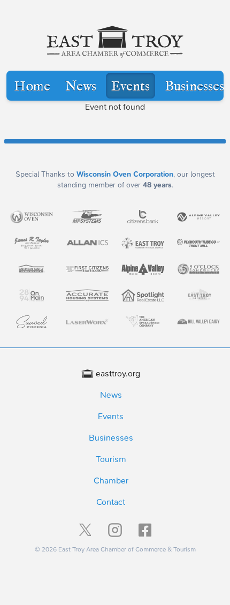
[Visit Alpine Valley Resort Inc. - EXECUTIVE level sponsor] (198, 216)
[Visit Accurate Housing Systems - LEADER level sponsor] (87, 295)
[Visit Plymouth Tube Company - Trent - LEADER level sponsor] (198, 243)
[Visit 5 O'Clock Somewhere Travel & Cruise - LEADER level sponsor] (198, 269)
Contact (110, 502)
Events (130, 86)
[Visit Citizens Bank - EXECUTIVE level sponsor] (142, 216)
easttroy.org (118, 373)
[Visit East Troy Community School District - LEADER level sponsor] (142, 242)
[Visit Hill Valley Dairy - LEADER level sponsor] (198, 321)
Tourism (111, 459)
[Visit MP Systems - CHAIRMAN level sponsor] (87, 216)
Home (32, 86)
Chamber (111, 480)
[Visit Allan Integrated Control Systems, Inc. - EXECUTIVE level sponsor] (87, 242)
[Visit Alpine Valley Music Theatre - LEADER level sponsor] (142, 269)
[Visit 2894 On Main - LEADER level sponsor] (31, 295)
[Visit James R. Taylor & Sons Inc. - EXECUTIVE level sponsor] (31, 242)
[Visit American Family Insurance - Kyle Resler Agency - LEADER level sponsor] (31, 269)
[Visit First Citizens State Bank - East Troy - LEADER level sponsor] (87, 269)
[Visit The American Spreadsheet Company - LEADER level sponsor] (142, 321)
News (80, 86)
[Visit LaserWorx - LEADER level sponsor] (87, 322)
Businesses (194, 86)
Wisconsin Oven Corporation (124, 174)
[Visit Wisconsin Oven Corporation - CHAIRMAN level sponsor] (31, 216)
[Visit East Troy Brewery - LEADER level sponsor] (198, 295)
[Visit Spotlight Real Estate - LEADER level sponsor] (142, 295)
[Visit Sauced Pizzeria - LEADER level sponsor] (31, 321)
